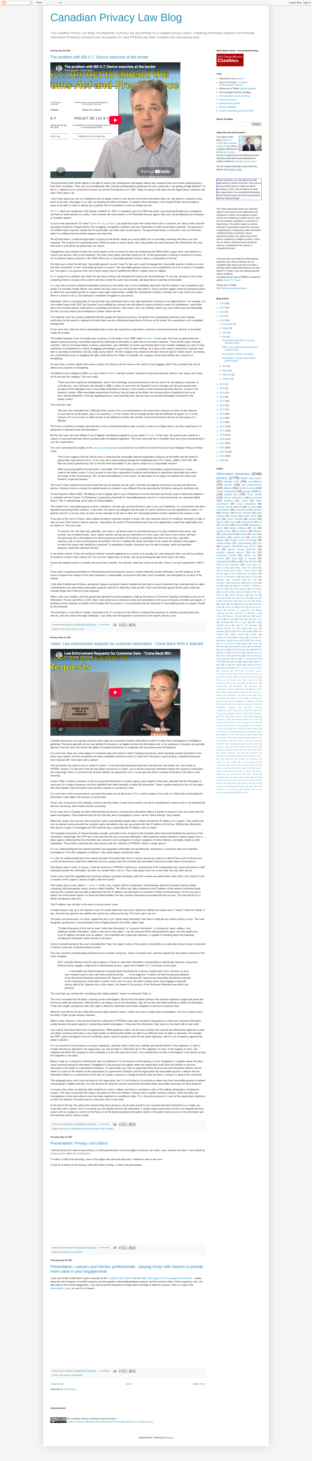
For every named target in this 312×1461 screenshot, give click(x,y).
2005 (222, 452)
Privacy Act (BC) (224, 680)
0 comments (104, 625)
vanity (243, 534)
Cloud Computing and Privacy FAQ (236, 111)
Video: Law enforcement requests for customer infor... (240, 348)
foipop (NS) (244, 689)
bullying (244, 628)
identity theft (231, 481)
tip (258, 786)
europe (234, 516)
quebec (254, 634)
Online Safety (225, 656)
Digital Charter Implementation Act (247, 674)
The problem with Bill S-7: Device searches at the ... (238, 341)
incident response (228, 753)
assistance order (255, 732)
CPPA (237, 671)
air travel (252, 507)
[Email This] (120, 625)
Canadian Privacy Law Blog (116, 17)
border (61, 629)
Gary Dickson (250, 561)
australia (257, 510)
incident (67, 1375)
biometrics (221, 537)
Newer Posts (57, 1384)
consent (258, 738)
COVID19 (225, 671)
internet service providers (241, 549)
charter (223, 604)
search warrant (72, 629)
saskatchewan (223, 561)
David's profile (235, 169)
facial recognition (249, 574)
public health (252, 774)
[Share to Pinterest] (134, 625)
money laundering (250, 762)
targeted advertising (224, 786)
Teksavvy (255, 729)
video (82, 629)
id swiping (250, 558)
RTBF (219, 662)
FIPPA (222, 716)
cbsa (236, 662)
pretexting (225, 570)
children (245, 662)
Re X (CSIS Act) (228, 643)
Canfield (110, 373)
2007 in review (240, 622)
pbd (256, 765)
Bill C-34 (258, 649)
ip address (242, 531)
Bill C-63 (220, 704)
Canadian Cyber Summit (120, 1278)
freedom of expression (239, 610)
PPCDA (238, 656)
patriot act (231, 494)
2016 (222, 405)
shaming (258, 780)
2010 (222, 430)
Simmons (148, 338)
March (225, 370)
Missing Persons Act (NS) (247, 719)
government (243, 604)
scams (238, 780)
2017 (222, 401)
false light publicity (237, 747)
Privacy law (252, 726)
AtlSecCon (232, 701)
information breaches (233, 474)
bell (246, 683)
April (224, 366)
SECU (244, 729)
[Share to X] (127, 625)
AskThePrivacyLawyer (241, 649)
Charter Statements (245, 710)
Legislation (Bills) (223, 719)
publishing (220, 777)
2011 (222, 426)
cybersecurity (221, 686)
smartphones (232, 783)
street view (230, 607)
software (244, 783)
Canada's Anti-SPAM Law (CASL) (239, 546)
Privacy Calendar (227, 107)
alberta (227, 488)
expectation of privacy (225, 689)
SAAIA (235, 729)
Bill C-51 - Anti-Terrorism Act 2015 (248, 668)
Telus (227, 662)
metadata (250, 631)
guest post (257, 689)
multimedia (220, 765)
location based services (251, 665)
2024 (222, 312)
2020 (222, 388)
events (256, 744)
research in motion (224, 780)
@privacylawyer (248, 88)
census (219, 738)
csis (260, 543)
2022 (222, 320)
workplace (221, 583)
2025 (222, 307)
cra (226, 665)
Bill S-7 (54, 211)
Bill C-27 (243, 701)
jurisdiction (245, 756)
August (226, 328)
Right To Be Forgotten (247, 625)
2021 (222, 384)
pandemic (234, 765)
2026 (222, 303)
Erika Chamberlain (80, 1153)
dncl (232, 604)
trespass (246, 789)
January (226, 379)
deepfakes (220, 744)
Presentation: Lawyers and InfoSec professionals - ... (239, 359)
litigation (257, 531)
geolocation (221, 750)
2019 (222, 392)
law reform (257, 756)
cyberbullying (228, 534)
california (255, 735)
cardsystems (241, 510)
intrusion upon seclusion (228, 580)
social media (225, 668)
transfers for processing (227, 789)
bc (260, 491)
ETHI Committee (255, 713)
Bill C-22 (254, 595)
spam (234, 558)
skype (241, 619)
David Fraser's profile (229, 103)
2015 (222, 409)
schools (248, 780)
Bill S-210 (232, 704)
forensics (254, 747)
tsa (256, 789)
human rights (256, 750)
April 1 (222, 701)
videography (221, 792)
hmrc (234, 665)
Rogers (244, 643)
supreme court (255, 619)
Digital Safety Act (237, 713)
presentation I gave (60, 1288)
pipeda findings (237, 528)
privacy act (250, 555)
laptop (245, 501)
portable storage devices (230, 552)
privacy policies (244, 771)
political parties (237, 634)
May (224, 336)
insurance (254, 753)
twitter (228, 698)
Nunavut (220, 722)
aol (218, 549)
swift (231, 586)
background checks (227, 735)
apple (242, 732)
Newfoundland (252, 677)
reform (256, 777)
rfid (240, 507)
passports (246, 765)
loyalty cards (251, 583)
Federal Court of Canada (243, 540)
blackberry (243, 735)
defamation (238, 686)
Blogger (169, 1437)
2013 (222, 418)
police (231, 613)
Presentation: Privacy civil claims (79, 1143)
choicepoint (256, 497)
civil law (229, 738)
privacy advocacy (223, 768)
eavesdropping (235, 744)
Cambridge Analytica (226, 707)
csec (255, 628)
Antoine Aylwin (58, 1153)
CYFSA (255, 704)
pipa (218, 519)
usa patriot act (255, 637)
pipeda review (223, 531)
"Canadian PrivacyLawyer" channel (233, 83)
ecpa (247, 744)
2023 (222, 316)
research (241, 637)
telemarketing (244, 543)
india (243, 753)
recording (246, 777)
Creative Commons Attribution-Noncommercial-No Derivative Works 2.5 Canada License (109, 1422)
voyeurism (225, 592)
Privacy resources (228, 99)
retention (225, 513)
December (227, 324)
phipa (232, 522)
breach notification (233, 497)
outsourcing (247, 522)
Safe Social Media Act (247, 680)
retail (254, 534)
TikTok (219, 732)
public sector (250, 516)
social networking (246, 504)
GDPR (256, 716)
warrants (110, 1129)
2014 (222, 414)
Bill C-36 (223, 653)
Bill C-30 (252, 580)
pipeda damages (236, 595)
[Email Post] (114, 625)
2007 (222, 443)
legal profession (227, 759)
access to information (226, 577)
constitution (224, 741)
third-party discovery (245, 786)
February (227, 374)
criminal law (239, 537)
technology (224, 622)
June (225, 332)
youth (242, 792)
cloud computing (225, 491)
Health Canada (226, 677)
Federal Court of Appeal (239, 716)
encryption (253, 686)
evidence (220, 747)
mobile (234, 762)
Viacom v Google (234, 616)
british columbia (243, 513)
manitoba (254, 759)
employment (240, 592)
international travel (249, 577)
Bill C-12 (243, 613)
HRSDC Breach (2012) (246, 570)
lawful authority (78, 1129)
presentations (77, 1252)
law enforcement (252, 484)
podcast (239, 78)
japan (235, 756)
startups (249, 695)
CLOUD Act (236, 653)
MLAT (239, 677)
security (231, 619)
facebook (228, 501)
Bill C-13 (241, 586)
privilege (220, 586)
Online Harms (256, 640)
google (247, 491)
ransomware (234, 777)
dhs (253, 552)
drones (239, 631)
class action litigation (238, 589)
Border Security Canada (101, 223)
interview (220, 646)
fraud (248, 616)
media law (221, 762)
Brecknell (244, 704)
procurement (236, 774)
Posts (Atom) (70, 1389)
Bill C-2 (254, 613)
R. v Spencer (90, 885)
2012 (222, 422)
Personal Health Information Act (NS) (233, 598)
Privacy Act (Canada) (227, 564)
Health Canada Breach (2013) (233, 640)
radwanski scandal (224, 637)
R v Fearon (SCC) (250, 659)
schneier (225, 525)
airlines (220, 522)
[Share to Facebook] (131, 625)
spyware (255, 783)
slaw (221, 783)
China (219, 616)
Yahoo (255, 643)
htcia (61, 1375)
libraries (219, 574)
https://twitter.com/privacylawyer (231, 288)
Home (129, 1384)
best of (255, 683)
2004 (222, 456)
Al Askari (149, 435)
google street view (242, 568)
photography (256, 646)
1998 (222, 460)
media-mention (223, 543)
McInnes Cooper (227, 152)
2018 (222, 397)
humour (220, 558)
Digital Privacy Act (254, 653)
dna (230, 631)
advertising (221, 683)
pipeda (219, 540)
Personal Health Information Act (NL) (243, 722)
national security (224, 507)
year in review (239, 698)
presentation (64, 1252)
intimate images (226, 692)
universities (257, 589)
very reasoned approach (105, 447)
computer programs (243, 738)
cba (250, 607)
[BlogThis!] (124, 625)
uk (260, 522)
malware (242, 759)
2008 (222, 439)
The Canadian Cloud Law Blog (234, 96)
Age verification (255, 698)
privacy (222, 478)
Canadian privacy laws (245, 161)
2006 (222, 447)
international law (223, 756)
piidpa (259, 568)
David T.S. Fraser (232, 280)
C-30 (252, 586)
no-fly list (233, 574)
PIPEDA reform (223, 625)
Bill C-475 (255, 701)
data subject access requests (246, 741)
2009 (222, 435)
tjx (237, 561)
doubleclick (235, 583)
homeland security (226, 555)
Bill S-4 (255, 622)
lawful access (65, 1129)
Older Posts (199, 1384)
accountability (231, 732)
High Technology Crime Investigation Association (166, 1278)
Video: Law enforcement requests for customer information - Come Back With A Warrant (126, 643)
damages (220, 631)
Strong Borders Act (225, 628)
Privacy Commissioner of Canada (230, 726)
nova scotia (254, 494)
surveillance (255, 481)
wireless (233, 792)
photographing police (237, 646)
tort (254, 528)
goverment (234, 750)
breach (242, 607)
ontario (228, 484)
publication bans (234, 695)
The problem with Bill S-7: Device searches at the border (99, 57)
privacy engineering (243, 768)
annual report (235, 683)
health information (251, 478)
